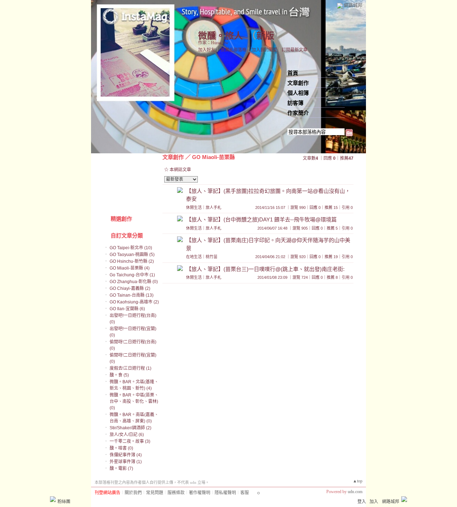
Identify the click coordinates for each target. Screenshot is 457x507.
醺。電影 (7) (121, 468)
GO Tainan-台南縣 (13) (132, 295)
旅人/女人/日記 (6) (127, 434)
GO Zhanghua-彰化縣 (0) (134, 281)
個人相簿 (298, 93)
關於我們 (133, 492)
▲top (357, 480)
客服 (244, 492)
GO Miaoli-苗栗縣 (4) (130, 268)
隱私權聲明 (225, 492)
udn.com (355, 491)
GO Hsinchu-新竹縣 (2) (132, 261)
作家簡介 (298, 113)
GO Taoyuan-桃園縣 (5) (132, 254)
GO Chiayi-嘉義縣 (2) (130, 288)
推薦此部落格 (233, 49)
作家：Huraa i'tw (213, 42)
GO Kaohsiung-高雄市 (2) (134, 301)
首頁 (292, 73)
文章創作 (298, 83)
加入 (374, 501)
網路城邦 (353, 5)
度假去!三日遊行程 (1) (130, 368)
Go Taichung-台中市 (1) (132, 274)
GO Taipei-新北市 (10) (131, 247)
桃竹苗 (211, 257)
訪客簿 (295, 103)
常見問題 (154, 492)
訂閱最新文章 (294, 49)
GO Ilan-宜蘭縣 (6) (127, 308)
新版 (265, 36)
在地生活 (194, 257)
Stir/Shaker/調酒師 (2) (130, 427)
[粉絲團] (53, 499)
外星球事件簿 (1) (126, 461)
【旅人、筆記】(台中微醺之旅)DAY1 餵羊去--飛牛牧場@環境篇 (261, 219)
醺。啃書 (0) (121, 448)
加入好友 (206, 49)
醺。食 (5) (119, 375)
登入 (361, 501)
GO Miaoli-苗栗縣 (213, 157)
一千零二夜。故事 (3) (130, 441)
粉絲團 (63, 501)
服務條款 (176, 492)
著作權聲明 (199, 492)
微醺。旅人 (220, 36)
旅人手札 (213, 207)
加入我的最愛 (264, 49)
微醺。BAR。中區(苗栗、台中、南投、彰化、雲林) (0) (134, 401)
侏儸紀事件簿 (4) (126, 454)
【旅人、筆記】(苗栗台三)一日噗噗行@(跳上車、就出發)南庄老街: (265, 269)
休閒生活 (194, 207)
